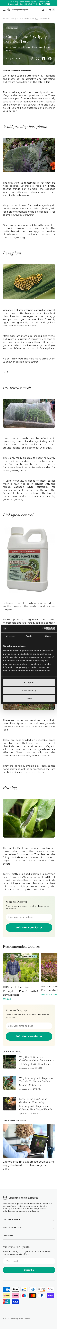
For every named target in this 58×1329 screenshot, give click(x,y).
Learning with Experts (20, 1318)
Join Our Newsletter (28, 924)
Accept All (29, 682)
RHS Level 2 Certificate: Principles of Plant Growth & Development (20, 988)
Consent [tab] (10, 636)
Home (6, 18)
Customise (27, 690)
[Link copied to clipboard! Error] (9, 59)
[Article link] (28, 1063)
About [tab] (47, 636)
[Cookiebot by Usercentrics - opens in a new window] (42, 628)
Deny (29, 698)
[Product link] (21, 974)
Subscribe (28, 1269)
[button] (4, 10)
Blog (13, 18)
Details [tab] (29, 636)
